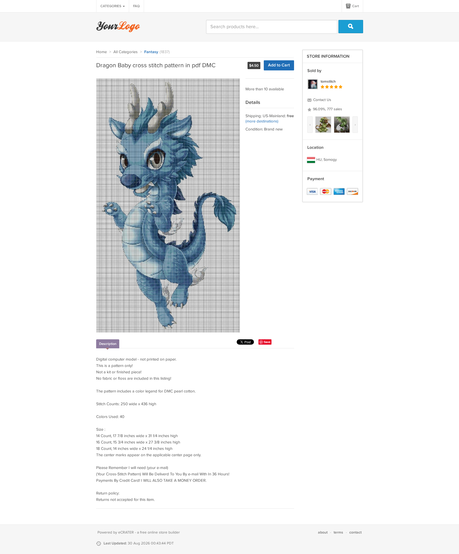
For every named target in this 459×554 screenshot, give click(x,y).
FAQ (136, 6)
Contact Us (321, 100)
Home (101, 52)
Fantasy (151, 52)
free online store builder (160, 532)
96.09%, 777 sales (327, 109)
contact (355, 532)
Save (267, 342)
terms (338, 532)
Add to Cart (279, 65)
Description (107, 344)
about (323, 532)
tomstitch (328, 81)
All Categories (125, 52)
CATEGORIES (111, 6)
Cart (355, 6)
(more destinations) (261, 121)
